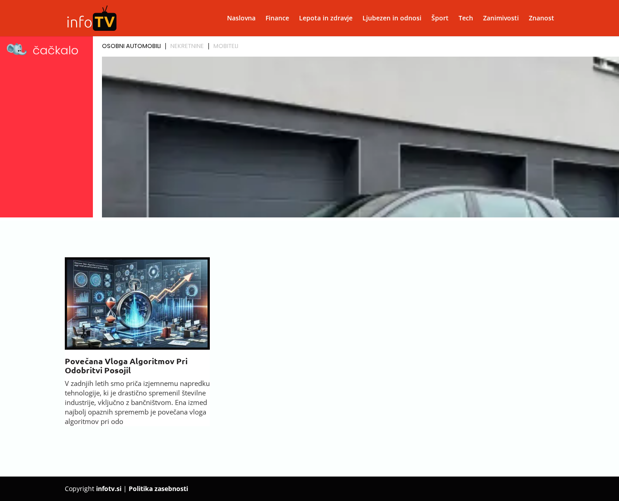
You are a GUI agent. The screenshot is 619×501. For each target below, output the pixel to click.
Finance (277, 18)
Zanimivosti (501, 18)
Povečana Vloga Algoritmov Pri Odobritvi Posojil (126, 365)
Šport (440, 18)
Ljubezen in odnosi (392, 18)
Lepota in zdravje (326, 18)
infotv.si (108, 488)
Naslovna (241, 18)
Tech (466, 18)
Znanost (541, 18)
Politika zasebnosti (158, 488)
